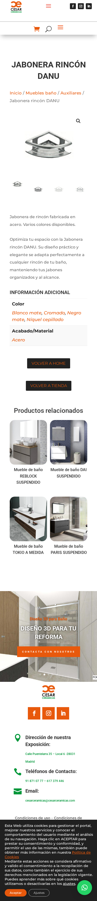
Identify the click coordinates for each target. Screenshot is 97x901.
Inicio (16, 92)
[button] (78, 121)
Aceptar (16, 893)
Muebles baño (41, 92)
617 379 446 (55, 781)
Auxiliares (70, 92)
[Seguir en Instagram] (81, 6)
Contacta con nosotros (48, 651)
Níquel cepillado (45, 319)
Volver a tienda (48, 385)
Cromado (54, 313)
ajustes (69, 883)
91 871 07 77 (34, 781)
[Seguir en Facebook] (73, 6)
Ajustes (39, 893)
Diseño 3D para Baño (48, 619)
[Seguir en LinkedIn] (89, 6)
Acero (18, 340)
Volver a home (49, 363)
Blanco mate (27, 313)
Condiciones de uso (32, 818)
